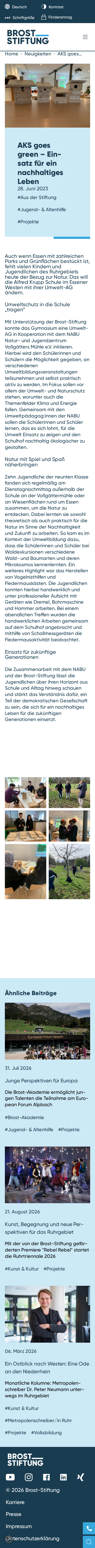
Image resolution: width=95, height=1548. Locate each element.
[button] (9, 1539)
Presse (13, 1514)
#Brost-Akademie (24, 1117)
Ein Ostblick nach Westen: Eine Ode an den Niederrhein (47, 1367)
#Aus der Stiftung (37, 197)
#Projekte (28, 222)
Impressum (19, 1526)
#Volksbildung (46, 1432)
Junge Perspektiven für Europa (41, 1080)
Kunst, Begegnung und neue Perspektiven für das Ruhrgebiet (44, 1228)
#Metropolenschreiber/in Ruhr (38, 1420)
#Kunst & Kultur (22, 1269)
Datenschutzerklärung (32, 1538)
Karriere (15, 1502)
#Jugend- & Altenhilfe (42, 209)
